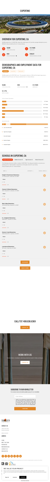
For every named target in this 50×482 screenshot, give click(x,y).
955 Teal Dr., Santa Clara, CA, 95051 (9, 248)
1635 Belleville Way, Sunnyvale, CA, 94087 (10, 205)
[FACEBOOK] (3, 456)
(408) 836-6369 (5, 428)
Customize (15, 477)
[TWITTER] (14, 456)
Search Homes (25, 268)
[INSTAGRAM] (5, 456)
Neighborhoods (5, 446)
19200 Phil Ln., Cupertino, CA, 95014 (9, 219)
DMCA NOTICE (5, 451)
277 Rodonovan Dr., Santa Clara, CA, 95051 (10, 176)
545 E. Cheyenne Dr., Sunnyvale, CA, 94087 (10, 190)
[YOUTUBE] (11, 456)
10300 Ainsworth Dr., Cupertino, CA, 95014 (10, 233)
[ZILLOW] (20, 456)
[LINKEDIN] (8, 456)
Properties (4, 444)
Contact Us (25, 327)
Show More (25, 262)
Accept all (23, 477)
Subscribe (25, 408)
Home (3, 440)
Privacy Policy (32, 404)
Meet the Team (5, 442)
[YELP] (17, 456)
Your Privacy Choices (25, 480)
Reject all (7, 477)
